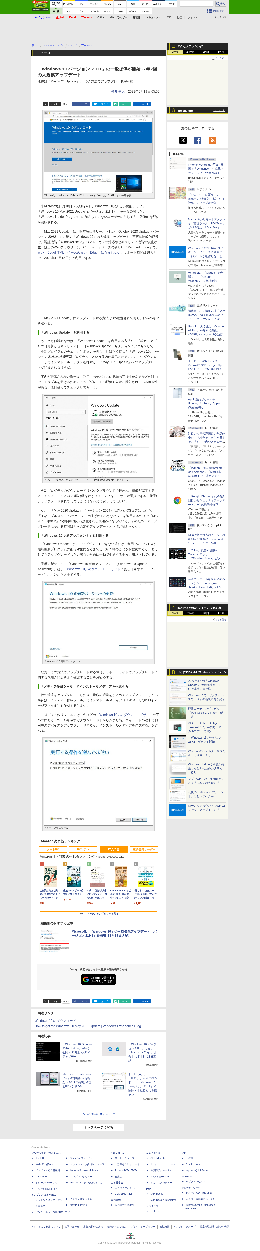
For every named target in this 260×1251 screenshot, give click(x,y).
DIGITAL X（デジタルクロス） (86, 1182)
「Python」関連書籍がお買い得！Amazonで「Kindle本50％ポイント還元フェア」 (206, 471)
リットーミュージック (127, 1158)
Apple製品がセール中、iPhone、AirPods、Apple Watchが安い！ (204, 403)
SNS (168, 17)
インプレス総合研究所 (48, 1170)
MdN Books (156, 1193)
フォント (192, 17)
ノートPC (53, 849)
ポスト (54, 104)
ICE (184, 1153)
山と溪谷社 (117, 1182)
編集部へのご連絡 (117, 1226)
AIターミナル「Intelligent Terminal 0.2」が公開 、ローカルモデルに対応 (206, 727)
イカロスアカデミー (161, 1182)
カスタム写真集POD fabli (200, 1198)
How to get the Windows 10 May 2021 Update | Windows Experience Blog (88, 1026)
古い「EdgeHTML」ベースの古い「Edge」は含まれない (79, 252)
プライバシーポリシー (143, 1226)
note (124, 104)
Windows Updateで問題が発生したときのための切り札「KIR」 (206, 768)
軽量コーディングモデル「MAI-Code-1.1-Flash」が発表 (205, 712)
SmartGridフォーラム (81, 1158)
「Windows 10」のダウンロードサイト (92, 569)
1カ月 (221, 51)
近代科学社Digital (124, 1205)
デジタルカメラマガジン (49, 1200)
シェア (84, 104)
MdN (149, 1188)
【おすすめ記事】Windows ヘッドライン (202, 672)
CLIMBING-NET (123, 1193)
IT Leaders (41, 1176)
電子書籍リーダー (144, 849)
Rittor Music (118, 1153)
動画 (179, 17)
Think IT (40, 1158)
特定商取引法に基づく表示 (214, 1226)
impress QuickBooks (197, 1170)
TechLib (154, 1211)
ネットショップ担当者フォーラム (88, 1164)
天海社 (189, 1158)
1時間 (175, 51)
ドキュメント (153, 17)
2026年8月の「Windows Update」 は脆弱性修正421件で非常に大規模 (205, 685)
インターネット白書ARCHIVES (53, 1212)
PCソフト (83, 849)
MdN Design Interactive (163, 1200)
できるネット (43, 1206)
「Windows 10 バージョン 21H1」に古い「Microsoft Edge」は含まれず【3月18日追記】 (142, 1052)
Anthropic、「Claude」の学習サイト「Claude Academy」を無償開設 (206, 276)
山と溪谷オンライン (126, 1187)
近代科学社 (117, 1200)
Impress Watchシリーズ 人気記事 (199, 608)
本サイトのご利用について (45, 1226)
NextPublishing (78, 1205)
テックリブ (152, 1206)
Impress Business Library (84, 1170)
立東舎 (118, 1176)
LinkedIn (145, 104)
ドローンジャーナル (46, 1182)
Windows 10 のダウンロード (55, 1021)
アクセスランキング (190, 46)
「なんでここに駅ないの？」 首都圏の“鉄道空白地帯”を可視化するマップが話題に (208, 198)
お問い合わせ (72, 1226)
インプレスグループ (185, 1226)
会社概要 (164, 1226)
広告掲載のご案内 (93, 1226)
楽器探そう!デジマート (127, 1164)
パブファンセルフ (195, 1181)
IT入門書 (113, 849)
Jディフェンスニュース (163, 1164)
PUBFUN (187, 1176)
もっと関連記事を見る (96, 1114)
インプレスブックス (81, 1198)
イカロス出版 (153, 1153)
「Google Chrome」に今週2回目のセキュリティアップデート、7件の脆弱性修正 (206, 500)
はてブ (104, 104)
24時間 (190, 51)
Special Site (185, 110)
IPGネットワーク (191, 1187)
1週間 (206, 51)
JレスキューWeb (159, 1176)
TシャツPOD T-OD (126, 1170)
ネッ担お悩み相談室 (46, 1188)
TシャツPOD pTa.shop (199, 1192)
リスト (66, 104)
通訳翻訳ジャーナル (161, 1170)
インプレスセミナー (81, 1176)
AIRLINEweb (157, 1158)
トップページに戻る (98, 1127)
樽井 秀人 (118, 91)
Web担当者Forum (45, 1164)
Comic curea (193, 1164)
